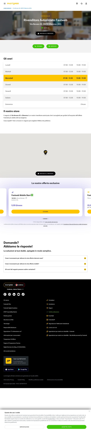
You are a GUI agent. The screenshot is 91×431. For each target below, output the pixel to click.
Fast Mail (51, 316)
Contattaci (51, 300)
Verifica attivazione (54, 312)
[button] (45, 153)
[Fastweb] (13, 3)
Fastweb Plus (7, 304)
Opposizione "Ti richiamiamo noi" (13, 331)
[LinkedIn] (14, 294)
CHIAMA (45, 211)
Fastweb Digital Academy (10, 308)
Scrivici (53, 46)
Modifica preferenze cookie (36, 379)
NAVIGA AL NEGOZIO (46, 33)
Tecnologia (7, 323)
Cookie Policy (21, 379)
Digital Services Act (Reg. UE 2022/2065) (14, 347)
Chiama (39, 46)
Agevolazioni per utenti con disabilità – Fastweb (61, 331)
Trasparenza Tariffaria (10, 339)
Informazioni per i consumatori (12, 335)
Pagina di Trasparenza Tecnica (12, 343)
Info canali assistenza (9, 351)
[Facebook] (5, 294)
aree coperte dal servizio (51, 222)
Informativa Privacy (9, 379)
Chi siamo (6, 300)
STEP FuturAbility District (10, 312)
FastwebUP (52, 319)
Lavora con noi (53, 327)
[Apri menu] (5, 3)
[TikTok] (23, 294)
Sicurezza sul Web (8, 319)
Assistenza (52, 304)
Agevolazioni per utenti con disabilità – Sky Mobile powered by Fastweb (68, 335)
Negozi (51, 308)
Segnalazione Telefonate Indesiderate (59, 323)
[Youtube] (18, 294)
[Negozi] (77, 3)
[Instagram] (9, 294)
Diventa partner (8, 316)
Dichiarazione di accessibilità (55, 379)
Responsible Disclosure (10, 327)
